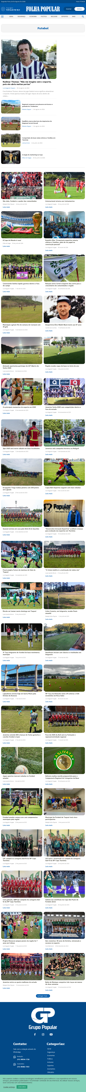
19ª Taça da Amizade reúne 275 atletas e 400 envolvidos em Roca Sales (62, 695)
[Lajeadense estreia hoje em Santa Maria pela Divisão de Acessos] (21, 678)
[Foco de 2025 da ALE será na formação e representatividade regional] (64, 719)
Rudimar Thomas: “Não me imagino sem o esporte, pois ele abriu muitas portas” (27, 83)
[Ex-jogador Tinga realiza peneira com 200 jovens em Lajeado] (21, 472)
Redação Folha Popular (8, 204)
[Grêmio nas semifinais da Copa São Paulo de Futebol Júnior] (64, 884)
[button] (83, 17)
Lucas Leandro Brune (8, 371)
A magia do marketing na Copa (32, 155)
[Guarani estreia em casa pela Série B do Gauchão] (21, 513)
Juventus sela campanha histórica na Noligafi (62, 448)
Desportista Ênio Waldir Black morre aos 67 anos (63, 325)
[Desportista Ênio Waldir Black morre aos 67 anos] (64, 309)
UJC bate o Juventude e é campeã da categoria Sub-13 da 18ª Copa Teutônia (62, 860)
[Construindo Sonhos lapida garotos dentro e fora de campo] (21, 268)
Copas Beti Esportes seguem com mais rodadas (63, 488)
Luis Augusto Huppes (9, 88)
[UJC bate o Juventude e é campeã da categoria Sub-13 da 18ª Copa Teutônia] (64, 843)
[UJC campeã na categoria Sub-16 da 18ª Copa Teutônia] (21, 843)
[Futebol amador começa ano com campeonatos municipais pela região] (21, 801)
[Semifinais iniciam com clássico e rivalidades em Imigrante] (64, 636)
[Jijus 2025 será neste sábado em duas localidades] (21, 432)
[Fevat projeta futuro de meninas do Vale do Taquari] (21, 554)
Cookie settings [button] (9, 1087)
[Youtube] (51, 1034)
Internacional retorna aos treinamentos (60, 201)
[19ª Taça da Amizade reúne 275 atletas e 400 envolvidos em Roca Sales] (64, 678)
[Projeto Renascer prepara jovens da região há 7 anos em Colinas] (21, 925)
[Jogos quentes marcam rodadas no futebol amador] (21, 760)
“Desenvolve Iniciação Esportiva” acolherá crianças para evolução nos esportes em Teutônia (64, 530)
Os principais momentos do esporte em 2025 (19, 407)
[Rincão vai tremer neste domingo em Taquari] (21, 595)
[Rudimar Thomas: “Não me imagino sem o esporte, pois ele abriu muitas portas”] (28, 59)
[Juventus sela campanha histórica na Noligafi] (64, 432)
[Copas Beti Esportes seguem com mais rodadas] (64, 472)
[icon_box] (10, 9)
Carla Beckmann (49, 946)
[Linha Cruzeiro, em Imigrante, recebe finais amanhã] (64, 595)
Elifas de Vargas (26, 158)
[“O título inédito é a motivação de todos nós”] (64, 554)
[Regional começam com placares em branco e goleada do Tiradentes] (10, 107)
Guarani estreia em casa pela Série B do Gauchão (21, 529)
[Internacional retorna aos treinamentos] (64, 185)
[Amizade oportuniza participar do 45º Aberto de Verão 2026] (21, 350)
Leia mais (6, 207)
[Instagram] (43, 1034)
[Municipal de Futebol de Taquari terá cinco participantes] (64, 801)
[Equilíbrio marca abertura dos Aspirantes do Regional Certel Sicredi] (10, 123)
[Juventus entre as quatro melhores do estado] (21, 966)
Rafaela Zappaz (26, 109)
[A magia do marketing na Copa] (10, 157)
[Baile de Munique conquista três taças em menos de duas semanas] (64, 966)
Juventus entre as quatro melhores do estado (20, 982)
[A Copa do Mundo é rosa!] (21, 224)
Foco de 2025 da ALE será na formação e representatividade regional (60, 736)
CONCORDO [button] (22, 1087)
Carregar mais (42, 996)
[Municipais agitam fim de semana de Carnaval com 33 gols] (21, 309)
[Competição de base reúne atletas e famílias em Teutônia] (10, 140)
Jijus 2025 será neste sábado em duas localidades (21, 448)
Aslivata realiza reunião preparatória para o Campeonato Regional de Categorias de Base (62, 777)
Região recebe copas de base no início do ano (62, 366)
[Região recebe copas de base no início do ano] (64, 350)
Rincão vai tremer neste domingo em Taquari (19, 611)
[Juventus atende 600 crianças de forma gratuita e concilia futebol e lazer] (21, 719)
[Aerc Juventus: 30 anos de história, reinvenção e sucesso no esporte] (64, 925)
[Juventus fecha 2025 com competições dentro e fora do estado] (64, 391)
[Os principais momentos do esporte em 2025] (21, 391)
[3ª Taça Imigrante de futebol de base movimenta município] (21, 636)
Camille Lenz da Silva (51, 328)
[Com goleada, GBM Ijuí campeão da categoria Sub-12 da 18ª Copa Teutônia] (21, 884)
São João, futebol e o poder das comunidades (20, 201)
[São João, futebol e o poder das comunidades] (21, 185)
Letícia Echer (26, 143)
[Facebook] (34, 1034)
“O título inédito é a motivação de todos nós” (62, 570)
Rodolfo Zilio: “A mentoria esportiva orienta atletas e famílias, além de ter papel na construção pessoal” (61, 242)
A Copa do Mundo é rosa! (12, 240)
